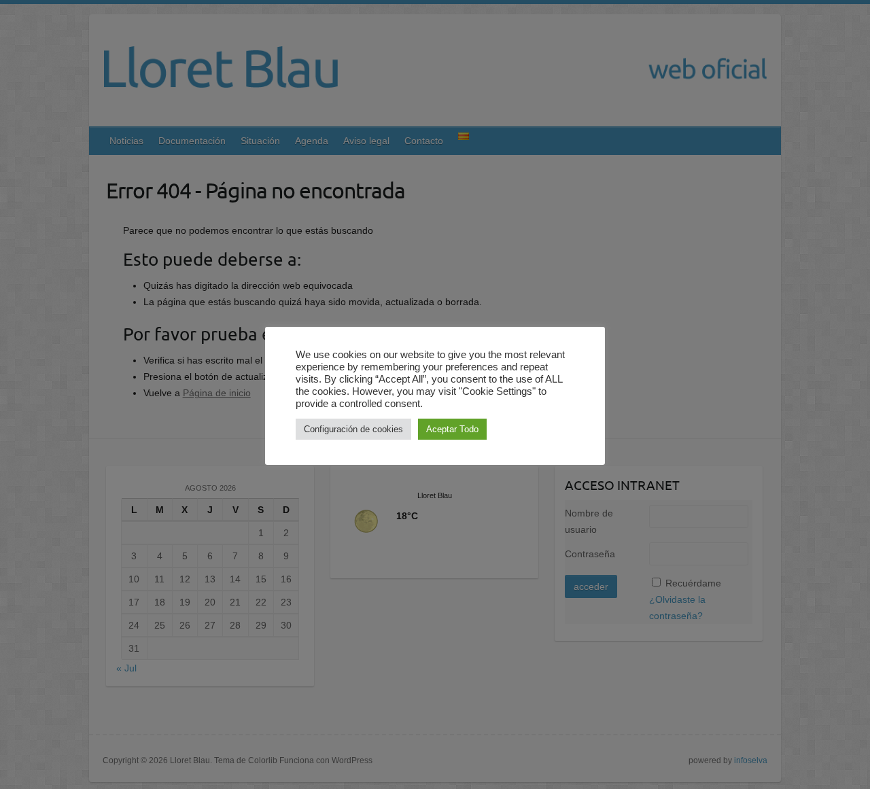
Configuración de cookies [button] (353, 429)
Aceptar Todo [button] (452, 429)
